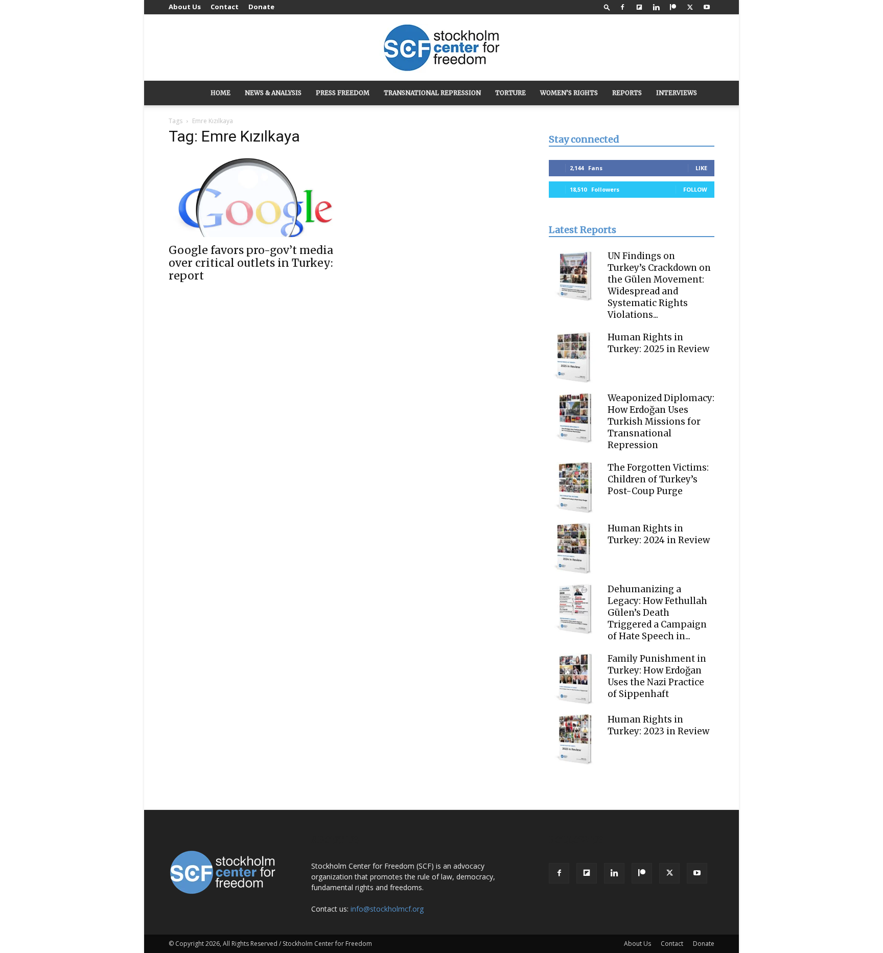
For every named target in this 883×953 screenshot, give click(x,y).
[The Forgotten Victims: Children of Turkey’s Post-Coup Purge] (574, 487)
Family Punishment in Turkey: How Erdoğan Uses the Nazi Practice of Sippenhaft (657, 676)
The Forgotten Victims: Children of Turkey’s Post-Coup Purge (658, 479)
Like (701, 168)
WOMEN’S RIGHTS (569, 93)
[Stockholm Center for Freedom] (441, 48)
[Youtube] (706, 7)
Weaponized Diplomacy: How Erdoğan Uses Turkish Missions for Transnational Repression (661, 421)
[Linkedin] (656, 7)
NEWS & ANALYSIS (273, 93)
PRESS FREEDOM (342, 93)
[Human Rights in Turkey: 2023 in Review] (574, 739)
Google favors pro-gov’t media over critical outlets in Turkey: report (251, 263)
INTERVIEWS (676, 93)
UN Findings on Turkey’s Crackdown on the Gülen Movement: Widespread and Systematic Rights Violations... (659, 285)
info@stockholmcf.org (387, 909)
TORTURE (510, 93)
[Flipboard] (639, 7)
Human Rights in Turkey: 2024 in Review (659, 534)
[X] (690, 7)
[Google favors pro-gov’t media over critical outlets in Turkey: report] (251, 196)
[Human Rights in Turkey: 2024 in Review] (574, 548)
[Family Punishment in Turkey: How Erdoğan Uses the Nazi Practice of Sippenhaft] (574, 678)
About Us (185, 6)
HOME (220, 93)
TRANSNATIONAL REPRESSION (432, 93)
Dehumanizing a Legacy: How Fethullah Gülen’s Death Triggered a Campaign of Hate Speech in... (657, 613)
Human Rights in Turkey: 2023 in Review (658, 725)
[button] (607, 7)
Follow (695, 189)
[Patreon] (673, 7)
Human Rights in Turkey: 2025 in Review (658, 343)
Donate (261, 6)
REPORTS (627, 93)
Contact (225, 6)
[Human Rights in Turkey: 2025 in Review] (574, 357)
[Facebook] (622, 7)
